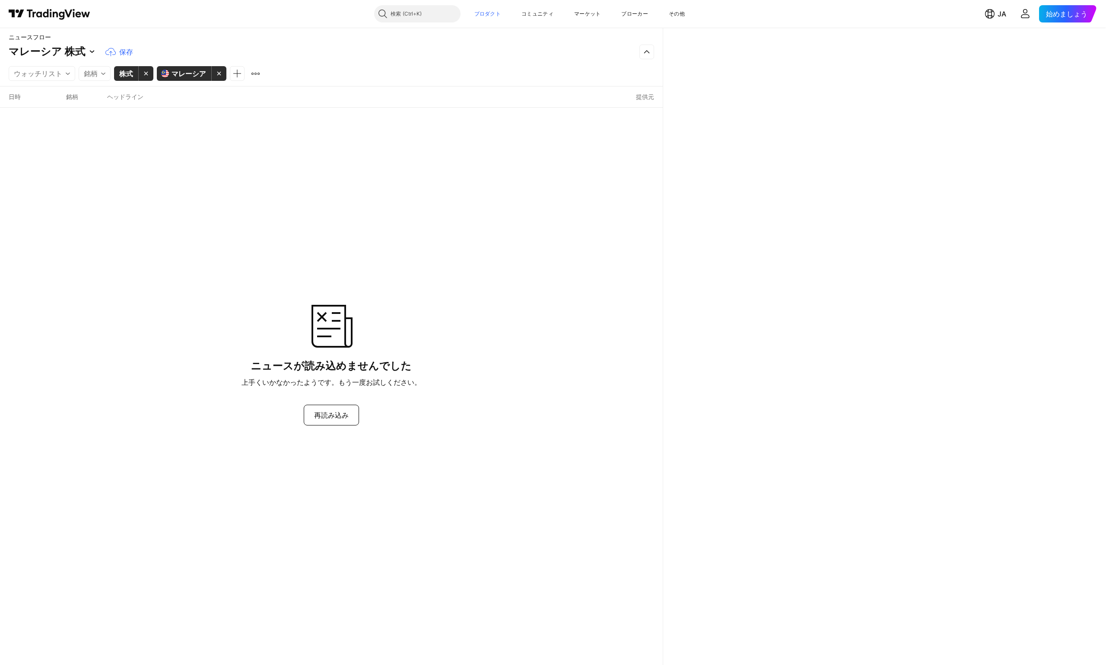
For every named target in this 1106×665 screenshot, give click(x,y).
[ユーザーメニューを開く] (1025, 13)
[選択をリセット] (255, 73)
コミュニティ (537, 13)
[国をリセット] (219, 73)
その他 (677, 13)
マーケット (587, 13)
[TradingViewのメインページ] (49, 14)
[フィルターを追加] (237, 73)
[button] (507, 13)
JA (1002, 14)
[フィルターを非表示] (646, 52)
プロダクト (487, 13)
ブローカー (634, 13)
